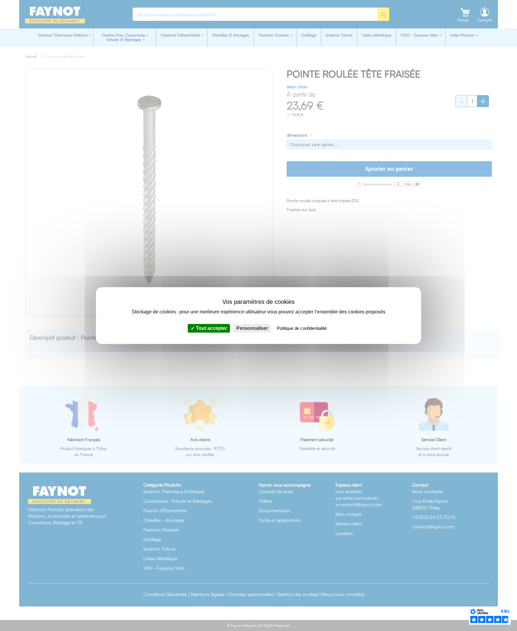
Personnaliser (252, 328)
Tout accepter (211, 328)
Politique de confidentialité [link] (302, 328)
